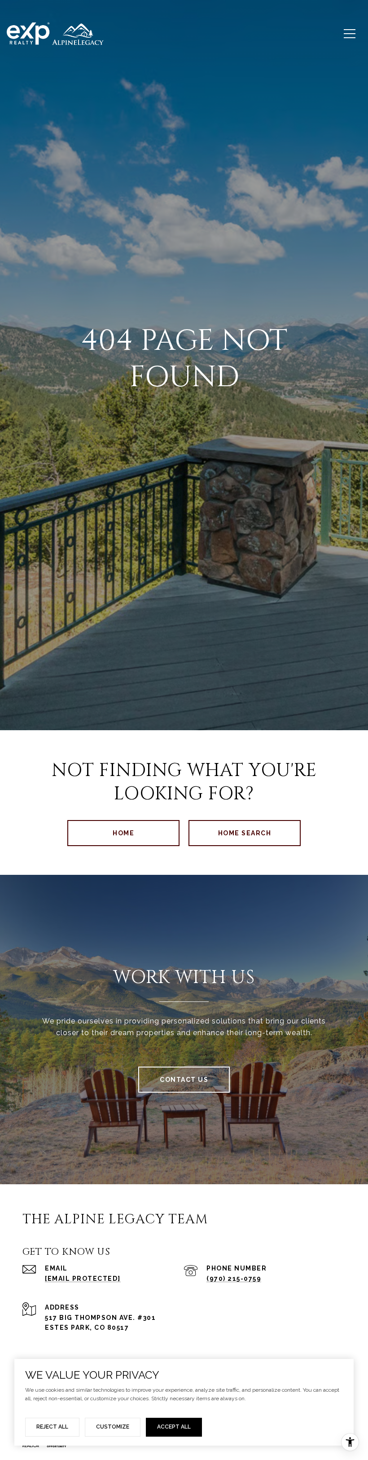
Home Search (245, 833)
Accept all (174, 1427)
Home (123, 833)
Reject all (52, 1427)
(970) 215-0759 (233, 1278)
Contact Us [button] (184, 1079)
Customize (112, 1427)
